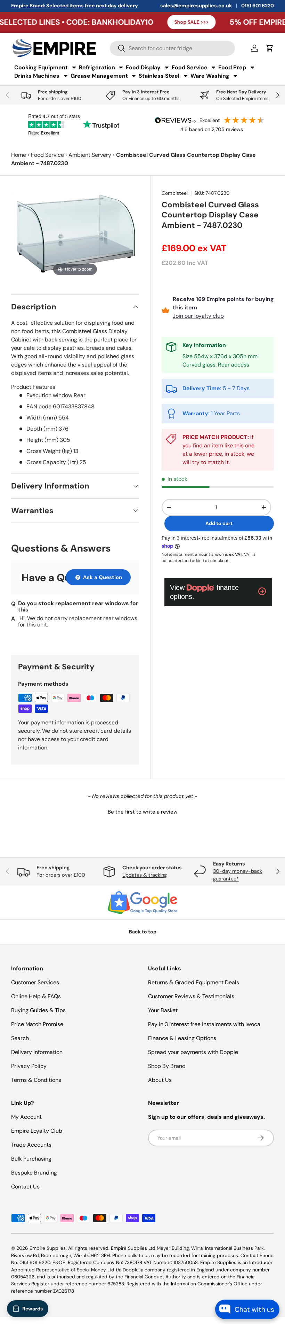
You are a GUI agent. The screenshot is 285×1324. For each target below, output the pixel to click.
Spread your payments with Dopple (193, 1052)
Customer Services (35, 982)
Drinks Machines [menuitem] (36, 75)
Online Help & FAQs (36, 996)
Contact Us (25, 1186)
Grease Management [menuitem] (99, 75)
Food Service (47, 155)
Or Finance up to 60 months (150, 98)
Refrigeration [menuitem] (97, 67)
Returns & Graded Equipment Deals (193, 982)
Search (20, 1038)
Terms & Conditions (36, 1080)
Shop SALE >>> (163, 22)
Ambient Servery (89, 155)
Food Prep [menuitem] (232, 67)
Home (18, 155)
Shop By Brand (167, 1066)
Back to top (142, 932)
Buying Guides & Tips (38, 1010)
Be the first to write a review (142, 811)
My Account (26, 1117)
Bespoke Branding (34, 1172)
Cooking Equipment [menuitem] (41, 67)
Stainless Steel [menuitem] (159, 75)
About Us (160, 1080)
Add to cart (219, 523)
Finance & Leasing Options (182, 1038)
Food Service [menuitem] (189, 67)
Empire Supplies (48, 1248)
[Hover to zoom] (75, 233)
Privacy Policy (29, 1066)
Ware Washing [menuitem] (209, 75)
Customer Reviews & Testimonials (191, 996)
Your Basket (163, 1010)
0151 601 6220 (257, 5)
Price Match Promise (37, 1024)
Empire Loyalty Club (36, 1130)
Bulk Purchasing (31, 1158)
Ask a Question (102, 577)
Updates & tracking (144, 875)
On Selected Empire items (242, 98)
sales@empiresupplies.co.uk (196, 5)
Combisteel (175, 193)
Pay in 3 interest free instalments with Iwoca (204, 1024)
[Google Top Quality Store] (142, 902)
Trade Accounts (31, 1144)
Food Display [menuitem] (143, 67)
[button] (142, 811)
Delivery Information (37, 1052)
